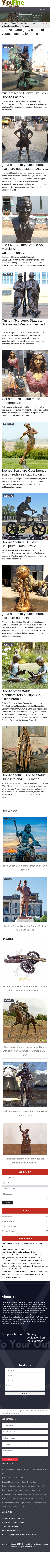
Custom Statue (23, 23)
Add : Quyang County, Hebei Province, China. (20, 1535)
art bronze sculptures (17, 1411)
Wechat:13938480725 (12, 1530)
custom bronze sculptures (10, 1413)
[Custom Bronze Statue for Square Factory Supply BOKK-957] (25, 900)
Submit (25, 1393)
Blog (13, 23)
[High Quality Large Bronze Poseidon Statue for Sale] (25, 839)
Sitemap (35, 1547)
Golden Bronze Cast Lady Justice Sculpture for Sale (21, 1263)
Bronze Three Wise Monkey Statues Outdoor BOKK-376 (22, 1255)
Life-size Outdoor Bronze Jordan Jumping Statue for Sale (23, 1260)
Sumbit (7, 1202)
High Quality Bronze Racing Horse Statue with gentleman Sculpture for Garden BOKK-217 (25, 1051)
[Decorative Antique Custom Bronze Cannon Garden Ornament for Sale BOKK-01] (25, 960)
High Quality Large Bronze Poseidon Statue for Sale (21, 1258)
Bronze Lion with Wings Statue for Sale (16, 1249)
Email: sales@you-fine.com (13, 1518)
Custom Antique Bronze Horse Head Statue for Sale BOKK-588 (25, 1272)
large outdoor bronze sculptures (36, 1411)
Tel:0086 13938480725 (11, 1526)
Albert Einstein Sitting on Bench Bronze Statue (19, 1252)
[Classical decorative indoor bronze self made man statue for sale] (25, 1139)
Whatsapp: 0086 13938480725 (14, 1522)
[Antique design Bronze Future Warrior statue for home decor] (25, 1085)
